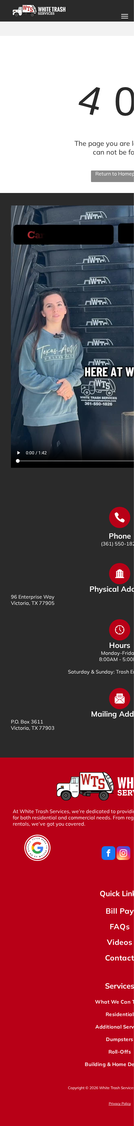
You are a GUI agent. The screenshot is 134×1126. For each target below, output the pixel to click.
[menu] (124, 16)
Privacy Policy (120, 1103)
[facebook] (108, 854)
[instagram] (123, 854)
